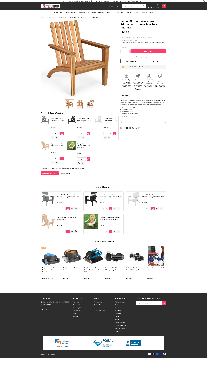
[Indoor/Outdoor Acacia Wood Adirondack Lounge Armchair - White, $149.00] (133, 199)
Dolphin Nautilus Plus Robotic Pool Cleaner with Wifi (92, 270)
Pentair (117, 305)
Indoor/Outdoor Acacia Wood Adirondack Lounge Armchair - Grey (58, 120)
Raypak (117, 319)
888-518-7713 (47, 305)
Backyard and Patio (70, 13)
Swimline (117, 308)
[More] (62, 12)
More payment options (143, 57)
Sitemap (75, 316)
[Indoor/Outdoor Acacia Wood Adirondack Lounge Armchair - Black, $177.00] (91, 199)
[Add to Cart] (62, 133)
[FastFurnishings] (162, 21)
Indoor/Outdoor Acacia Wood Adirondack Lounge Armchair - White (110, 120)
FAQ (121, 122)
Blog (151, 13)
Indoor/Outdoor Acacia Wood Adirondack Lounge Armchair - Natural (61, 168)
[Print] (130, 128)
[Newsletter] (164, 303)
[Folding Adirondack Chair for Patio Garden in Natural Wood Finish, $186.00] (91, 221)
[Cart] (164, 6)
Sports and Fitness (98, 13)
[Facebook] (124, 128)
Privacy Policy (119, 13)
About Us (109, 13)
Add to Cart (148, 51)
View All (117, 331)
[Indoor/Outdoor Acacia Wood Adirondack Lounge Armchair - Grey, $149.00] (48, 199)
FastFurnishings (120, 302)
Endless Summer (120, 322)
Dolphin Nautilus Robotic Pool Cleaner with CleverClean (50, 270)
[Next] (169, 265)
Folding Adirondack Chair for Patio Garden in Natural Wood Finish (84, 145)
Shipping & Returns (132, 13)
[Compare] (52, 137)
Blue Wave (118, 311)
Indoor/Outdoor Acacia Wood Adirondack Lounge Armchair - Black (84, 120)
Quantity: (123, 47)
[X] (133, 128)
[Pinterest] (139, 128)
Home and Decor (84, 13)
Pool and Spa (58, 13)
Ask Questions (124, 35)
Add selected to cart (49, 173)
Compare (155, 61)
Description (124, 96)
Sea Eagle (118, 314)
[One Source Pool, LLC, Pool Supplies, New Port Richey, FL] (133, 343)
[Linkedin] (136, 128)
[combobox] (134, 6)
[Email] (127, 128)
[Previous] (38, 265)
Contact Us (144, 13)
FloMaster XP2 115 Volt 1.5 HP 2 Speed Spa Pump (113, 269)
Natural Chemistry (120, 328)
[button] (126, 80)
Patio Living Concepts (121, 325)
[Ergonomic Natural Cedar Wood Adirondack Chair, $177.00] (48, 221)
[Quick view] (56, 137)
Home (42, 17)
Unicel (117, 316)
